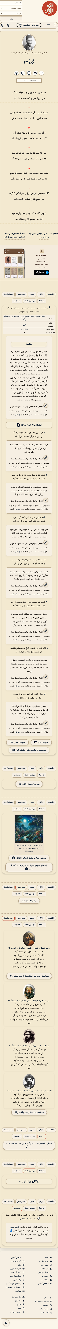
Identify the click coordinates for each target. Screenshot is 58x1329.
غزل (24, 324)
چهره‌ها (46, 1305)
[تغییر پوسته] (6, 1322)
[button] (55, 25)
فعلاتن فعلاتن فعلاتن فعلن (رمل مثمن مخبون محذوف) (24, 316)
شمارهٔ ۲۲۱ (29, 62)
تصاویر (32, 294)
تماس (19, 1308)
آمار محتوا (45, 1312)
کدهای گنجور (16, 1257)
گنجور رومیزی (16, 1261)
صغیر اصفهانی (40, 53)
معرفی (46, 1297)
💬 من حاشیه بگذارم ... (29, 1219)
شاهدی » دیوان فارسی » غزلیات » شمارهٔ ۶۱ (29, 1046)
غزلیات (16, 53)
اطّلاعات (51, 294)
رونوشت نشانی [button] (19, 742)
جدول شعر (44, 1265)
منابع (19, 1304)
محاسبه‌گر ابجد (16, 1276)
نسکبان (18, 1291)
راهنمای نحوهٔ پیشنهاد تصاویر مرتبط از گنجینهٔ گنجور (29, 867)
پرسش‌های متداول (42, 1301)
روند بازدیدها (30, 301)
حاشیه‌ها (17, 301)
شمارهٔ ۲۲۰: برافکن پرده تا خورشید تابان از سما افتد (14, 235)
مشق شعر (21, 294)
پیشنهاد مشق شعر (29, 900)
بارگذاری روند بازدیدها (29, 1181)
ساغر (19, 1265)
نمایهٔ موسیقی (43, 1272)
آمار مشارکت (17, 1297)
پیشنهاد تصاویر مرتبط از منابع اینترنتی (31, 858)
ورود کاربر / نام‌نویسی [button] (30, 25)
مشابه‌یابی (45, 1279)
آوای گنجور (17, 1279)
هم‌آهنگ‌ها (8, 294)
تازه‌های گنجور (43, 1283)
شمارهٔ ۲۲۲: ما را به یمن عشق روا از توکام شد (43, 235)
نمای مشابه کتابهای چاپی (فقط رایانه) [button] (30, 750)
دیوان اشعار (26, 53)
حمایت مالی (44, 1308)
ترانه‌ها (41, 301)
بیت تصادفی (44, 1261)
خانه (47, 1257)
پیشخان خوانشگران (14, 1283)
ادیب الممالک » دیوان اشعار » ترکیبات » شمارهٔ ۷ (29, 1091)
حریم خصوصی (16, 1311)
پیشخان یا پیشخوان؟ (13, 1287)
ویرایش (17, 414)
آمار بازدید (18, 1300)
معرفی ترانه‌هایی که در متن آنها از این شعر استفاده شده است (29, 1145)
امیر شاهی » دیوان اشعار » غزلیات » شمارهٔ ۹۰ (29, 1001)
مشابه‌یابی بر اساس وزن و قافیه (31, 1112)
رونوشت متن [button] (43, 742)
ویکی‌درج (24, 329)
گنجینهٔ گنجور (16, 1272)
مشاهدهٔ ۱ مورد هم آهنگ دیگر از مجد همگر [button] (31, 976)
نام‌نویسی (14, 1227)
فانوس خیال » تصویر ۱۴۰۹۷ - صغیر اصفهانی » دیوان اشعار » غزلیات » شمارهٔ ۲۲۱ (29, 848)
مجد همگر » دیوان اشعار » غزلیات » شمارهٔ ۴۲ (29, 948)
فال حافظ (45, 1268)
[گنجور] (49, 8)
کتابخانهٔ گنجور (16, 1268)
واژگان (41, 294)
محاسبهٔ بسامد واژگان (31, 784)
